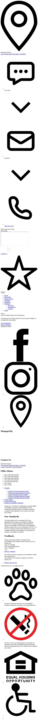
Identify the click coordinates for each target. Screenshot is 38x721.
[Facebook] (20, 361)
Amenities (7, 300)
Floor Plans (7, 297)
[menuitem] (20, 295)
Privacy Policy (8, 499)
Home (6, 295)
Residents (7, 304)
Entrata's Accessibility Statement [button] (13, 503)
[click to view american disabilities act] (20, 715)
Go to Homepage (6, 323)
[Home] (11, 252)
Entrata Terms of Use (10, 562)
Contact (10, 309)
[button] (20, 600)
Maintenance (12, 307)
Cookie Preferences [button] (10, 501)
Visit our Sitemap (6, 325)
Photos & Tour (8, 299)
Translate (7, 488)
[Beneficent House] (19, 456)
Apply (6, 310)
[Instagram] (20, 394)
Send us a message (9, 551)
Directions (7, 302)
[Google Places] (20, 427)
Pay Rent (10, 305)
